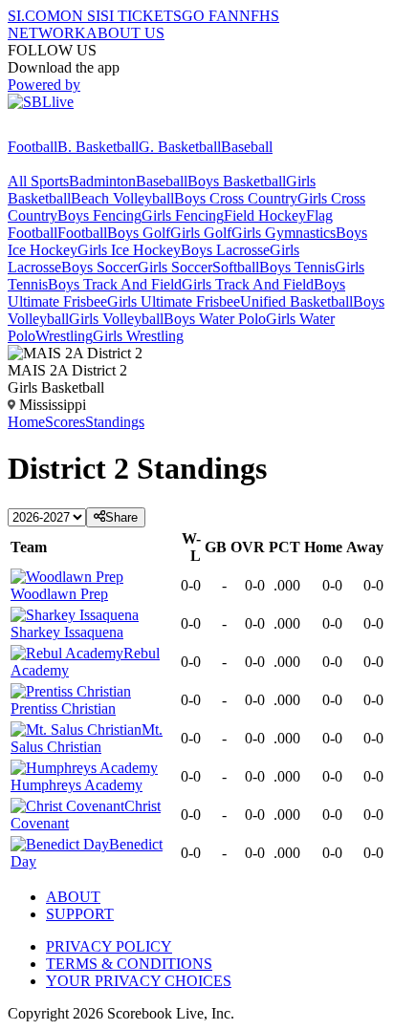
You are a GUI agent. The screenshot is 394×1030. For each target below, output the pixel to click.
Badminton (102, 181)
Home (26, 422)
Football (32, 147)
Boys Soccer (99, 267)
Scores (65, 422)
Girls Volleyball (116, 319)
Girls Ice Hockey (129, 250)
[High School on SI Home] (81, 129)
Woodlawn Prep (59, 594)
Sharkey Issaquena (67, 632)
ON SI (80, 16)
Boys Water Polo (215, 319)
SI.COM (34, 16)
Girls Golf (200, 233)
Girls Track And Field (248, 284)
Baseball (247, 147)
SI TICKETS (141, 16)
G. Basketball (180, 147)
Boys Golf (138, 233)
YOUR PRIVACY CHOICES (138, 981)
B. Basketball (98, 147)
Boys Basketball (236, 181)
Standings (114, 422)
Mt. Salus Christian (87, 738)
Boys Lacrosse (225, 250)
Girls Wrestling (138, 336)
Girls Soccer (175, 267)
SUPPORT (80, 914)
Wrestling (64, 336)
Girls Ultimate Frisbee (173, 301)
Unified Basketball (296, 301)
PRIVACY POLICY (109, 946)
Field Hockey (265, 215)
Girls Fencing (183, 215)
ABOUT (73, 897)
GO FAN (210, 16)
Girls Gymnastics (283, 233)
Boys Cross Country (235, 198)
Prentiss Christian (63, 708)
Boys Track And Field (115, 284)
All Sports (38, 181)
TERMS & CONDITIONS (129, 963)
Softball (235, 267)
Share (121, 517)
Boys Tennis (297, 267)
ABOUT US (125, 33)
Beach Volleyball (122, 198)
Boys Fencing (99, 215)
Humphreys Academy (76, 785)
